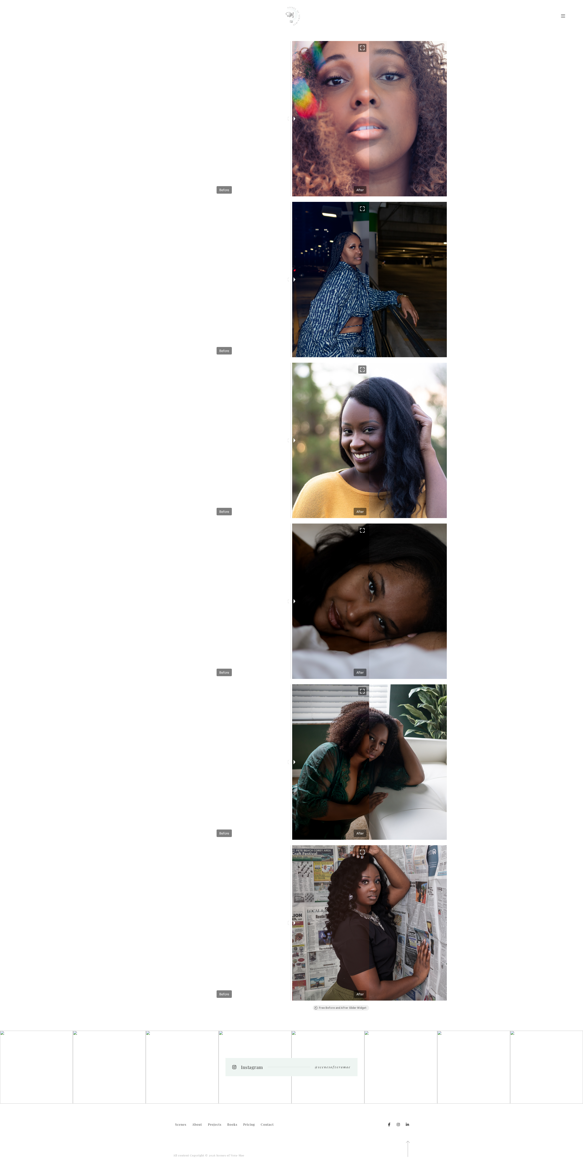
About (197, 1124)
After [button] (360, 190)
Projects (214, 1124)
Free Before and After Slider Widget (342, 1007)
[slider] (291, 118)
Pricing (249, 1124)
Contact (267, 1124)
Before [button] (224, 190)
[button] (362, 48)
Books (232, 1124)
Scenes (180, 1124)
